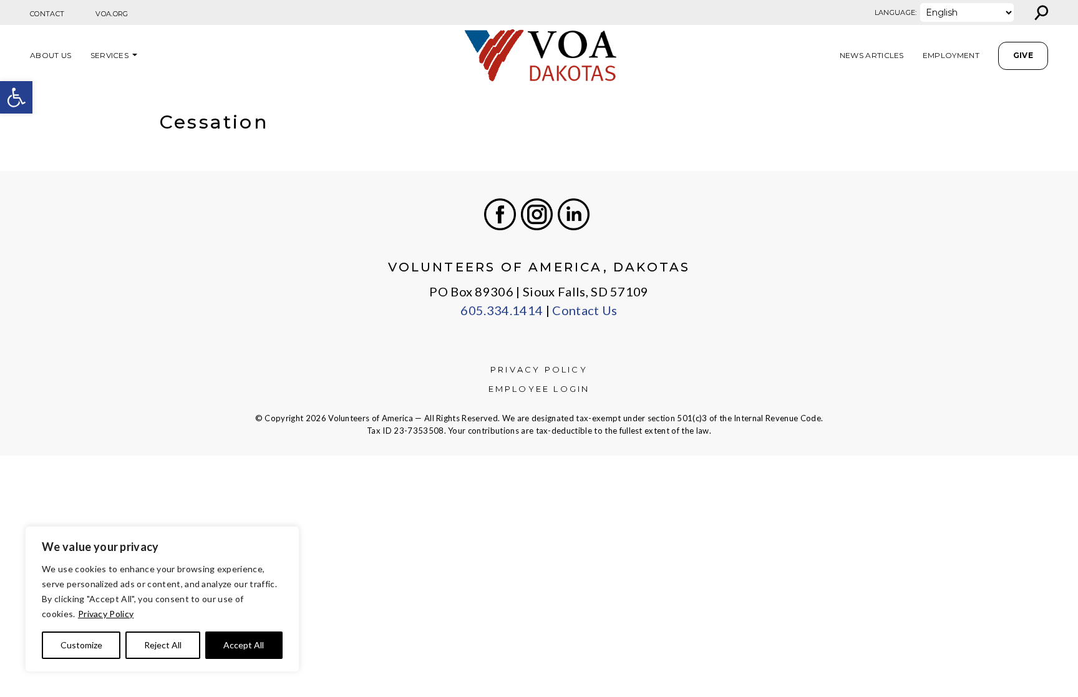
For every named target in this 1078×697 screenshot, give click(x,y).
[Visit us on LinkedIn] (574, 214)
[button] (16, 97)
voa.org (111, 13)
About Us (51, 55)
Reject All (163, 645)
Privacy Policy (106, 613)
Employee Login (539, 389)
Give (1023, 55)
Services (109, 55)
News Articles (872, 55)
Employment (951, 55)
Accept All (243, 645)
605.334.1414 (501, 310)
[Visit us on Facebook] (500, 214)
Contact (47, 13)
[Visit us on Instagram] (537, 214)
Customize (81, 645)
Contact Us (584, 310)
